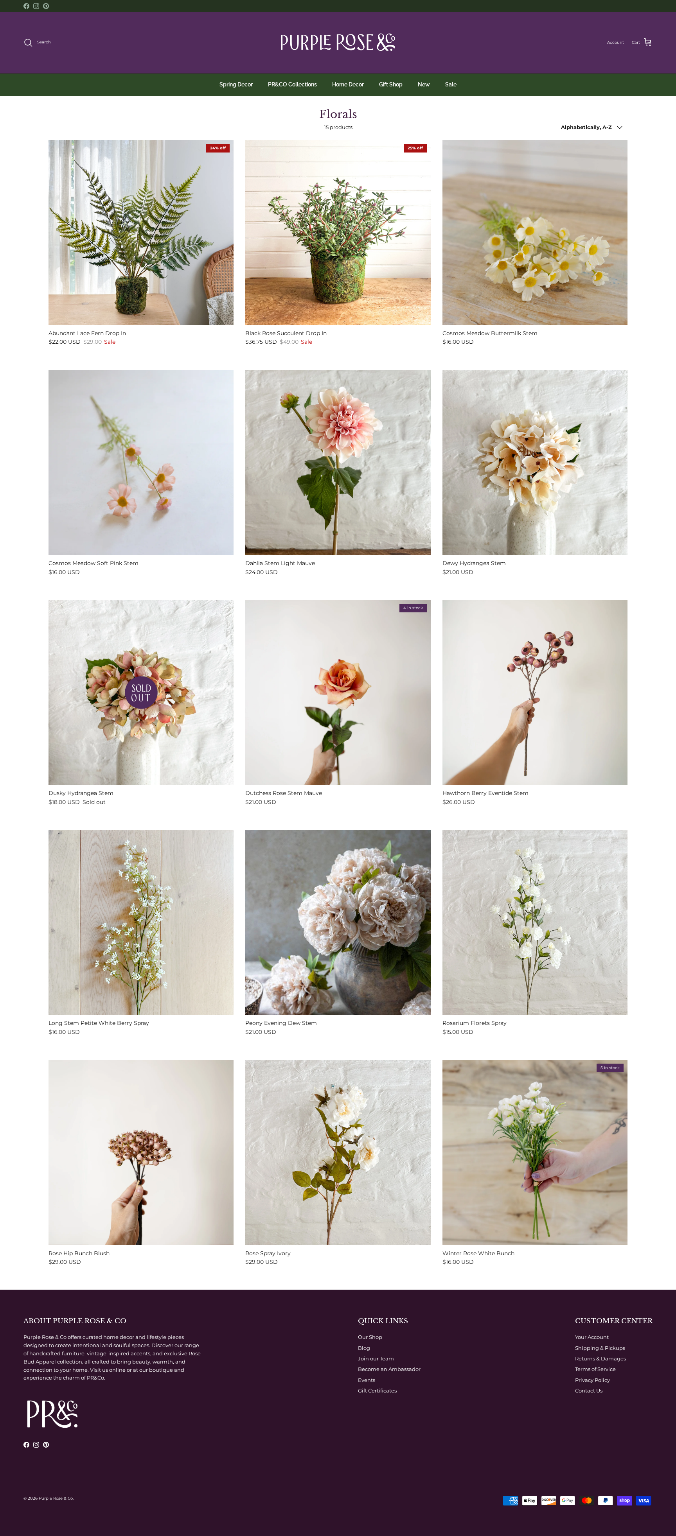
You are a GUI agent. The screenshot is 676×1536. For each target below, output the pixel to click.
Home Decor (348, 84)
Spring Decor (236, 84)
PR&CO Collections (292, 84)
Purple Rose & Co (56, 1498)
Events (366, 1380)
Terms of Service (595, 1369)
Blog (364, 1348)
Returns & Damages (600, 1358)
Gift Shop (391, 84)
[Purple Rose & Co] (338, 42)
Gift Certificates (377, 1390)
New (424, 84)
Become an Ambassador (389, 1369)
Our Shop (370, 1337)
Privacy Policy (592, 1380)
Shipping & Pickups (600, 1348)
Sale (451, 84)
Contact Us (588, 1390)
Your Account (592, 1337)
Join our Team (376, 1358)
